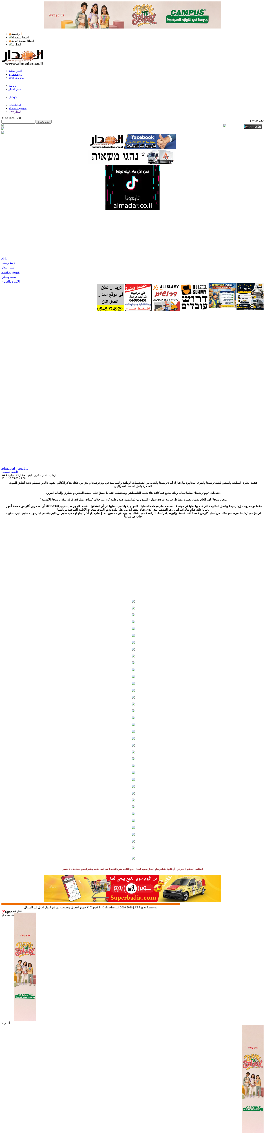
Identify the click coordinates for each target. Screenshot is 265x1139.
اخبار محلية (8, 468)
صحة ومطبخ (8, 276)
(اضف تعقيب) (9, 471)
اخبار (4, 258)
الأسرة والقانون (10, 281)
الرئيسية (23, 468)
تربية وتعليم (8, 262)
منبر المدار (7, 267)
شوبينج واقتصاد (10, 272)
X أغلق (18, 910)
